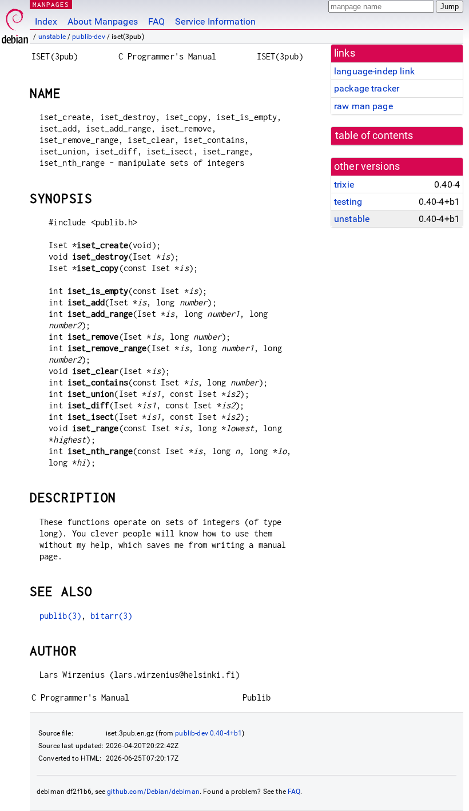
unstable (52, 37)
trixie (344, 184)
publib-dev (88, 37)
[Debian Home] (15, 23)
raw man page (363, 106)
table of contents (374, 135)
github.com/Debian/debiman (153, 792)
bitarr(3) (111, 616)
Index (46, 21)
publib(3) (60, 616)
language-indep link (374, 71)
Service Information (215, 21)
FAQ (156, 21)
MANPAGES (51, 4)
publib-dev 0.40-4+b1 (208, 733)
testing (348, 201)
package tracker (366, 88)
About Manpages (102, 21)
